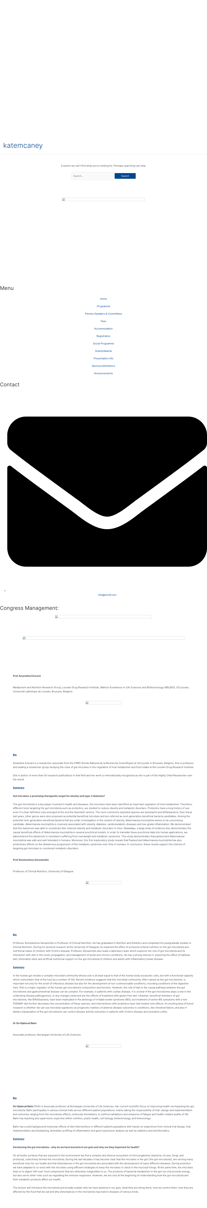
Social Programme (103, 343)
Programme (103, 306)
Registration (103, 336)
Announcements (103, 373)
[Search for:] (93, 175)
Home (103, 298)
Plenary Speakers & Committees (103, 313)
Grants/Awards (103, 350)
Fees (103, 321)
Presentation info (103, 358)
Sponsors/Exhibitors (103, 365)
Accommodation (103, 328)
